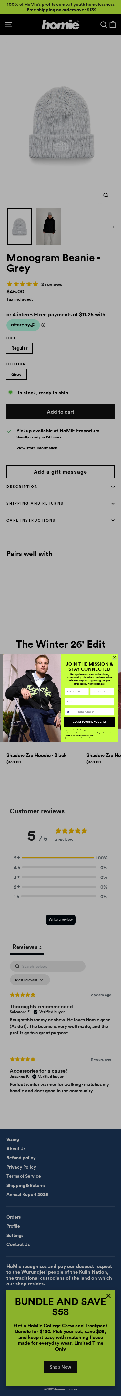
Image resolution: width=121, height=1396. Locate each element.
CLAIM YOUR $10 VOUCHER (89, 722)
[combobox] (70, 711)
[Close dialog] (114, 657)
